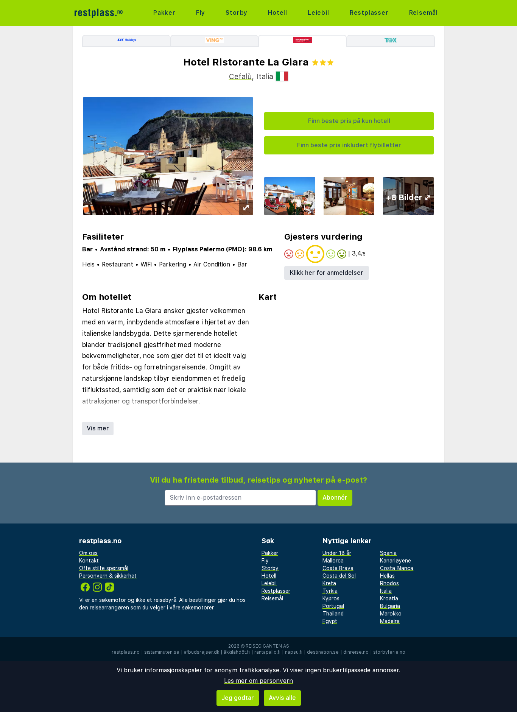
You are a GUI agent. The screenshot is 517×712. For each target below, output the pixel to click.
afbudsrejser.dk (201, 652)
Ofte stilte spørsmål (103, 568)
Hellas (387, 576)
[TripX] (391, 41)
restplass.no (126, 652)
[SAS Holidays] (126, 41)
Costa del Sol (339, 576)
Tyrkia (330, 591)
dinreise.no (356, 652)
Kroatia (389, 598)
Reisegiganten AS (267, 646)
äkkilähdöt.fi (237, 652)
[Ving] (214, 41)
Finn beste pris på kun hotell (349, 121)
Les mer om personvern (258, 680)
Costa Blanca (396, 568)
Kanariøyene (395, 561)
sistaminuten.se (161, 652)
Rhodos (389, 583)
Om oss (88, 553)
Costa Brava (337, 568)
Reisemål (423, 12)
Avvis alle (282, 697)
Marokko (391, 614)
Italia (386, 591)
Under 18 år (336, 553)
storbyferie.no (389, 652)
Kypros (330, 598)
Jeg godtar (237, 697)
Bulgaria (390, 606)
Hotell (277, 12)
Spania (388, 553)
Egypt (329, 621)
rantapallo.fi (267, 652)
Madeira (390, 621)
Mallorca (333, 561)
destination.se (323, 652)
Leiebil (318, 12)
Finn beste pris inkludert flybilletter (349, 145)
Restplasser (369, 12)
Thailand (333, 614)
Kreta (329, 583)
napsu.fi (293, 652)
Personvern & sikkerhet (108, 576)
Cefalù (240, 76)
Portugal (333, 606)
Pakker (164, 12)
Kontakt (89, 561)
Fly (200, 12)
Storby (237, 12)
